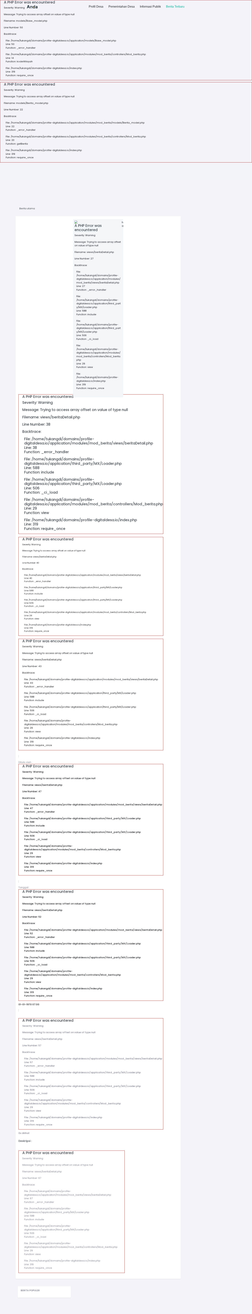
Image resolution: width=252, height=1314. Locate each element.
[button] (96, 6)
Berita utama (27, 208)
